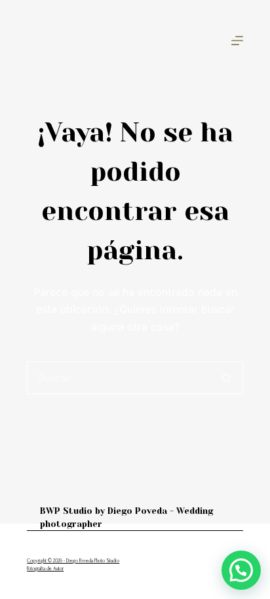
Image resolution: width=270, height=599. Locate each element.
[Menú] (237, 40)
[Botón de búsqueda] (226, 377)
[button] (241, 570)
